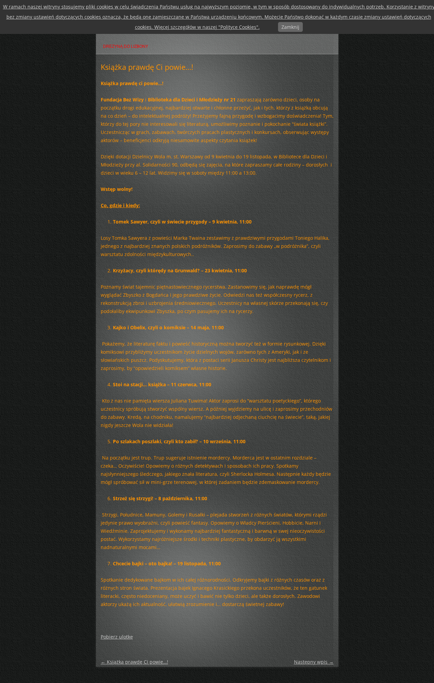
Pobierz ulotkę (117, 636)
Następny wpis (314, 662)
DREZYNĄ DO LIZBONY (125, 46)
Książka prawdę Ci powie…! (134, 662)
